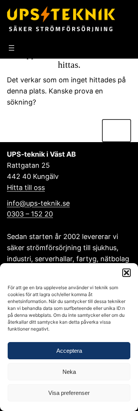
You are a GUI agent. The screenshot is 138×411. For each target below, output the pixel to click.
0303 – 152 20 (30, 214)
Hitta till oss (26, 187)
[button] (126, 273)
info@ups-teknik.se (38, 203)
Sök (116, 130)
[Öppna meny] (11, 47)
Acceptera (69, 350)
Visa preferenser (69, 393)
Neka (69, 371)
